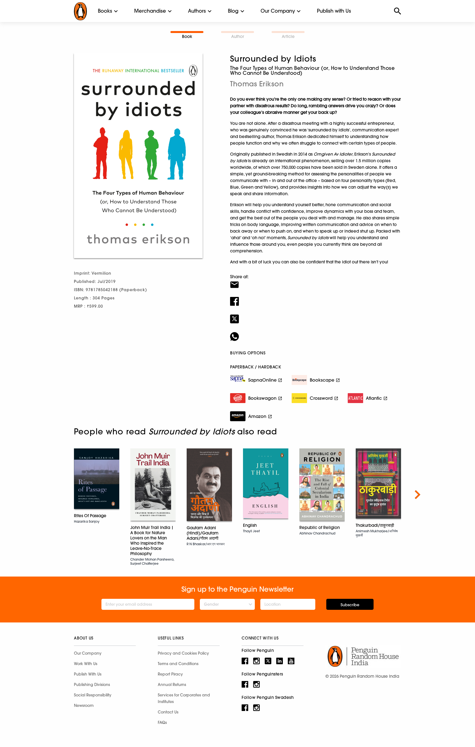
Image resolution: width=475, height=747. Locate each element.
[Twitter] (315, 315)
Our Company (278, 11)
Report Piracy (170, 674)
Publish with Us (334, 11)
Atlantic (374, 398)
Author (237, 36)
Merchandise (150, 11)
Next (417, 494)
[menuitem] (105, 11)
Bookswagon (262, 398)
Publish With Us (87, 674)
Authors (197, 11)
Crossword (321, 398)
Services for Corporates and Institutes (184, 698)
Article (288, 36)
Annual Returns (172, 684)
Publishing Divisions (92, 684)
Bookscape (322, 380)
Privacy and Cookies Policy (183, 653)
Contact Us (168, 712)
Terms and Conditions (178, 663)
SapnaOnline (262, 380)
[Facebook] (315, 298)
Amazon (257, 416)
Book (187, 36)
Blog (233, 11)
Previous (57, 494)
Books (105, 11)
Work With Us (85, 663)
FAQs (162, 722)
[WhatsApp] (315, 333)
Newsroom (84, 705)
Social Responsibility (92, 695)
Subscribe (350, 604)
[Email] (315, 281)
